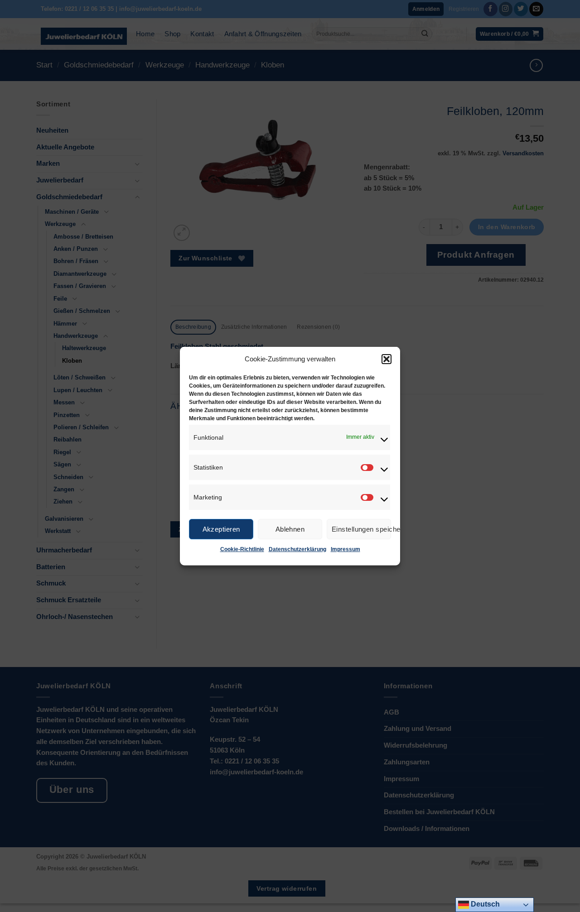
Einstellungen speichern (361, 529)
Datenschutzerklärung (297, 549)
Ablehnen (290, 529)
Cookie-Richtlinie (242, 549)
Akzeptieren (221, 529)
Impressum (345, 549)
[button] (386, 359)
